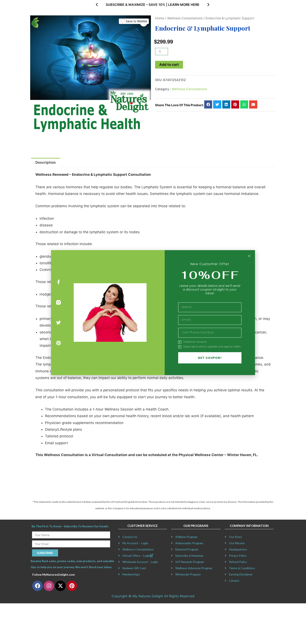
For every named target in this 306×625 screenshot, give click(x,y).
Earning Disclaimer (241, 574)
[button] (97, 4)
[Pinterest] (58, 343)
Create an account (195, 342)
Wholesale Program (188, 574)
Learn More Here (183, 4)
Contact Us (129, 537)
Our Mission (237, 543)
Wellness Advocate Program (193, 568)
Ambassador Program (189, 543)
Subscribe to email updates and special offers (212, 346)
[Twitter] (58, 322)
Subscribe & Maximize (189, 555)
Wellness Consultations (185, 18)
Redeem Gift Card (134, 568)
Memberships (131, 574)
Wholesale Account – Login (140, 562)
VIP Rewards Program (189, 562)
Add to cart (169, 64)
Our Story (235, 537)
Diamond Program (186, 549)
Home (159, 18)
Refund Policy (238, 562)
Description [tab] (45, 162)
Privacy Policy (238, 555)
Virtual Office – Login (136, 555)
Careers (234, 580)
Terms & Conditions (242, 568)
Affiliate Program (186, 537)
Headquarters (238, 549)
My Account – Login (135, 543)
